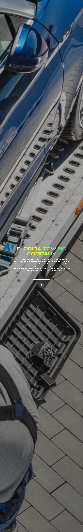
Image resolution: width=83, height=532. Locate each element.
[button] (41, 277)
